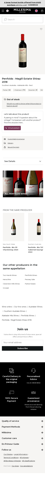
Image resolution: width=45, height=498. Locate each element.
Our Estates (8, 454)
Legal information (21, 454)
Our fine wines (20, 307)
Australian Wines (35, 307)
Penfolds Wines (31, 275)
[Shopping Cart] (42, 10)
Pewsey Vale (30, 279)
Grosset (6, 288)
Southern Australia (9, 85)
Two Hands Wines (10, 275)
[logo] (22, 10)
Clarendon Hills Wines (11, 284)
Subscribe (22, 348)
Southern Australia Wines (14, 311)
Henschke (7, 279)
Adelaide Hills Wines (10, 316)
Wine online (7, 307)
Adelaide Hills (22, 85)
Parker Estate (30, 284)
